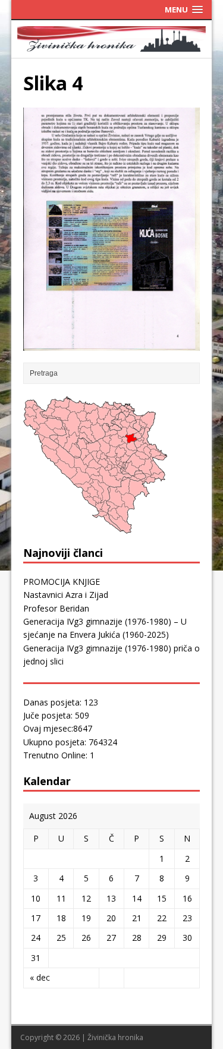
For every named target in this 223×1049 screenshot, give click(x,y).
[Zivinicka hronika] (111, 45)
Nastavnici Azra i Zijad (65, 594)
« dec (40, 977)
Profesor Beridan (56, 608)
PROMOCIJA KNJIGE (61, 581)
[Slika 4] (111, 343)
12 (86, 898)
